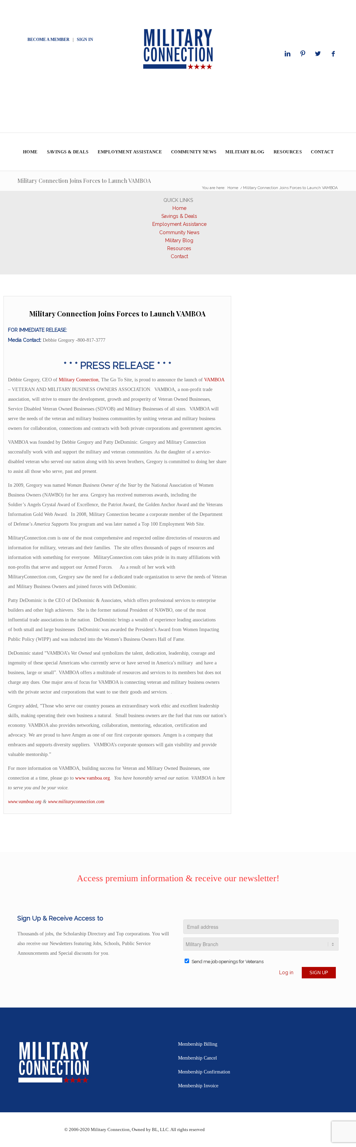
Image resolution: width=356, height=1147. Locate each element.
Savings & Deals (179, 216)
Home (179, 208)
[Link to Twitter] (318, 54)
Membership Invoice (198, 1085)
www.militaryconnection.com (76, 801)
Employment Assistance (179, 224)
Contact (179, 256)
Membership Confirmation (204, 1071)
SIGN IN (85, 39)
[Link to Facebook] (333, 54)
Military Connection (78, 379)
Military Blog (179, 240)
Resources (179, 248)
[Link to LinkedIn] (287, 54)
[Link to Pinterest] (303, 54)
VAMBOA (214, 379)
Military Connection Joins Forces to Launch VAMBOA (84, 180)
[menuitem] (30, 152)
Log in (286, 972)
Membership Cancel (197, 1058)
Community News (179, 232)
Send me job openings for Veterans (228, 961)
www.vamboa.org (92, 778)
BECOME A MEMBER (48, 39)
